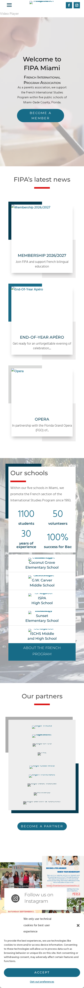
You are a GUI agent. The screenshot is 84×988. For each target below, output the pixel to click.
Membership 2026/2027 (42, 255)
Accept (42, 972)
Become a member (40, 115)
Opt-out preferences (42, 982)
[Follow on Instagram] (77, 5)
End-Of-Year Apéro (42, 337)
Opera (42, 419)
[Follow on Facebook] (69, 5)
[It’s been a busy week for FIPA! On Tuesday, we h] (21, 877)
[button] (78, 925)
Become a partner (42, 826)
